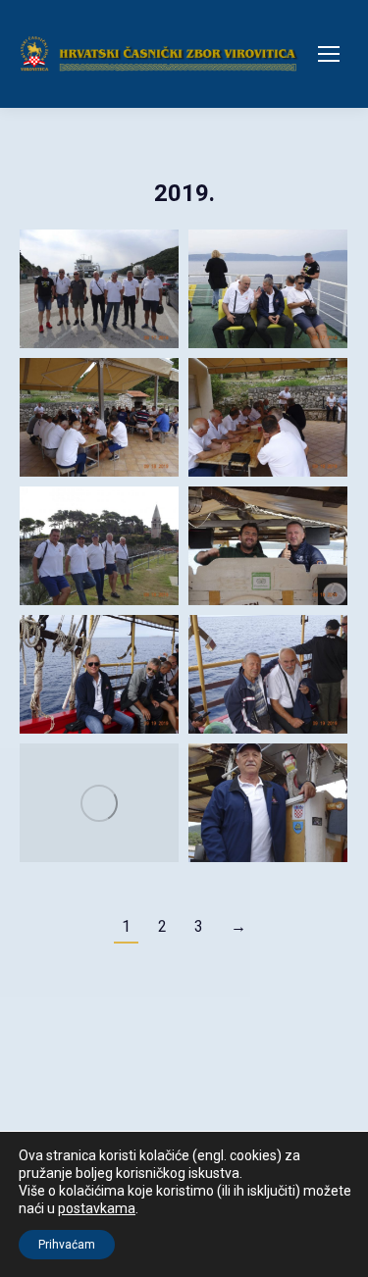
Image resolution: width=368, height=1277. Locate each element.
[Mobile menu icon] (328, 54)
